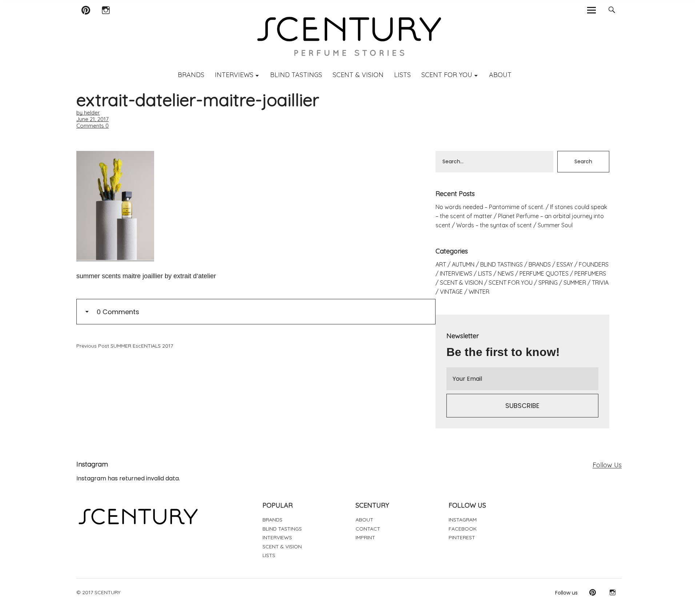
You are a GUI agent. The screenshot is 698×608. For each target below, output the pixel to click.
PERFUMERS (590, 273)
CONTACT (368, 528)
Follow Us (607, 465)
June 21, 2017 (92, 119)
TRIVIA (600, 282)
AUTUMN (463, 264)
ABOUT (500, 75)
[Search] (612, 10)
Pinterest (86, 19)
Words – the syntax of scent (494, 225)
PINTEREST (462, 537)
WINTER (479, 291)
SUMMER (574, 282)
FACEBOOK (463, 528)
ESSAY (565, 264)
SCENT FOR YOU (446, 75)
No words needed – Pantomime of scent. (490, 207)
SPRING (548, 282)
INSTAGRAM (463, 519)
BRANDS (191, 75)
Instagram (106, 19)
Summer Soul (555, 225)
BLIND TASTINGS (296, 75)
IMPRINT (365, 537)
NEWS (506, 273)
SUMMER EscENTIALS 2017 (124, 346)
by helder (88, 112)
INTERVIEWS (234, 75)
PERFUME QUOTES (544, 273)
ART (441, 264)
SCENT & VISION (358, 75)
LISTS (402, 75)
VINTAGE (451, 291)
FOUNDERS (594, 264)
